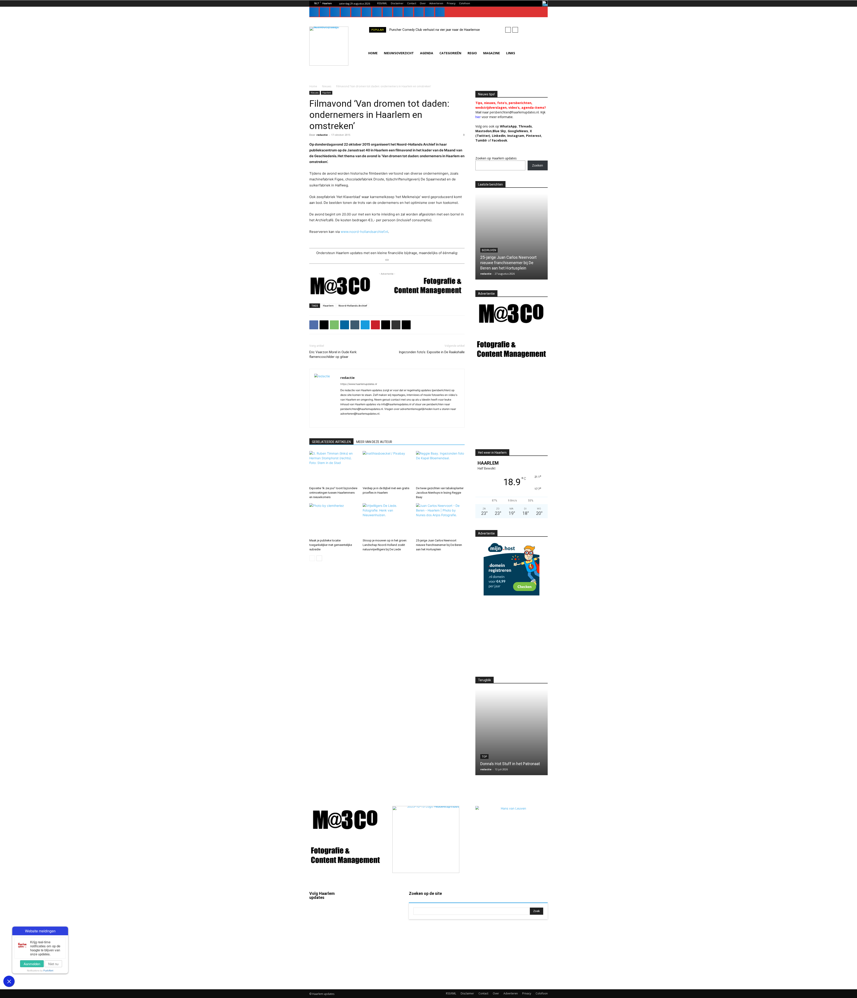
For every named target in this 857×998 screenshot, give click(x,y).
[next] (515, 30)
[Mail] (345, 12)
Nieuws (326, 86)
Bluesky (327, 964)
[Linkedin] (335, 12)
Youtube (378, 970)
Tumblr (377, 944)
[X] (387, 12)
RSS (375, 931)
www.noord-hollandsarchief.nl (364, 232)
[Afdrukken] (395, 324)
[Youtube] (408, 12)
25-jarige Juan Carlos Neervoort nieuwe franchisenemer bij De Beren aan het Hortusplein (439, 545)
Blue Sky (499, 131)
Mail (375, 905)
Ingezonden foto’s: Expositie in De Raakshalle (432, 352)
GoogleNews (518, 131)
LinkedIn (498, 136)
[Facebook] (314, 12)
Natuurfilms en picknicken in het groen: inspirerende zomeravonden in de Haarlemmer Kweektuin (511, 758)
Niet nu (53, 963)
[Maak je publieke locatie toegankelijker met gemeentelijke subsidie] (333, 520)
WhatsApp (508, 126)
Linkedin (328, 938)
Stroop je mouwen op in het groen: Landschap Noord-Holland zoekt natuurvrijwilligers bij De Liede (385, 545)
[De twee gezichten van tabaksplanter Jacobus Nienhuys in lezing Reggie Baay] (440, 467)
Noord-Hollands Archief (353, 305)
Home (313, 86)
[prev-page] (312, 558)
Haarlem (326, 92)
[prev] (508, 30)
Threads (525, 126)
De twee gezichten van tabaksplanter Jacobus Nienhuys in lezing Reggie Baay (440, 492)
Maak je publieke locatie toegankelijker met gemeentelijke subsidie (330, 545)
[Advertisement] (512, 408)
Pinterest (533, 136)
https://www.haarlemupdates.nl (358, 384)
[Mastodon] (429, 12)
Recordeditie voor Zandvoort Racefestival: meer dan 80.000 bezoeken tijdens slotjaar (507, 262)
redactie (322, 134)
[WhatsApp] (398, 12)
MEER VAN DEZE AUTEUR (374, 442)
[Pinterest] (356, 12)
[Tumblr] (377, 12)
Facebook (329, 912)
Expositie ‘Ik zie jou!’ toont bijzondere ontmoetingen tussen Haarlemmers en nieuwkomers (333, 492)
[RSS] (366, 12)
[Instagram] (324, 12)
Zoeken (537, 165)
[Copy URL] (406, 324)
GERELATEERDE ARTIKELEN (331, 442)
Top (484, 250)
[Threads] (440, 12)
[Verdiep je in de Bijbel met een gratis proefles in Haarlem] (387, 467)
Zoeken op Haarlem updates (496, 158)
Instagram (329, 925)
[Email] (385, 324)
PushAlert (48, 970)
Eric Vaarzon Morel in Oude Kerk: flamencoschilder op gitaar (333, 354)
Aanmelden (32, 963)
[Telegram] (365, 324)
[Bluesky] (419, 12)
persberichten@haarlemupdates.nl (514, 112)
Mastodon (329, 977)
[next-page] (319, 558)
